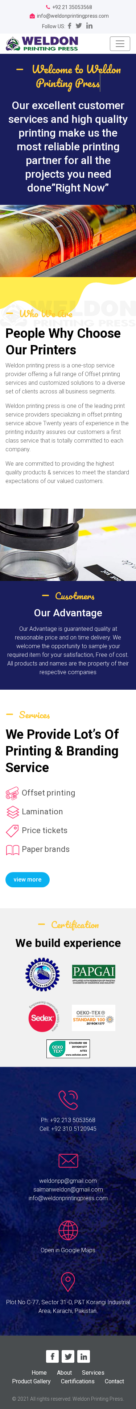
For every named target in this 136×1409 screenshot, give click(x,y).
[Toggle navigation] (120, 43)
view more (27, 879)
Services (93, 1372)
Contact (114, 1381)
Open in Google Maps (68, 1250)
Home (39, 1372)
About (64, 1372)
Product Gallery (31, 1381)
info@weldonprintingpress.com (68, 1198)
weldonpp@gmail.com (68, 1180)
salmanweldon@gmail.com (68, 1189)
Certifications (78, 1381)
